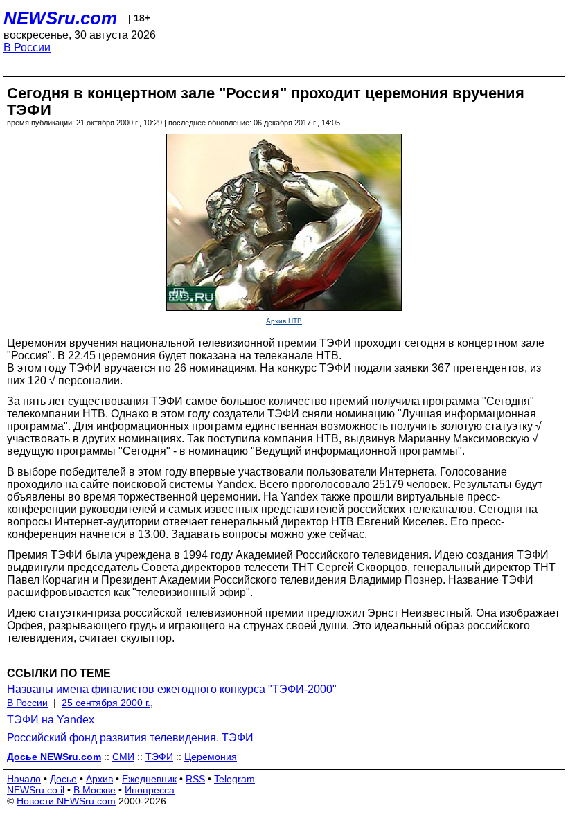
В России (27, 47)
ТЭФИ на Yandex (50, 720)
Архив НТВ (284, 321)
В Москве (94, 789)
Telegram (234, 778)
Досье (63, 778)
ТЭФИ (159, 756)
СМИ (123, 756)
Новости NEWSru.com (66, 801)
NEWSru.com (60, 18)
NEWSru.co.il (35, 789)
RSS (195, 778)
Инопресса (150, 789)
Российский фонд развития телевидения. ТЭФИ (130, 738)
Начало (24, 778)
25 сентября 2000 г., (107, 702)
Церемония (210, 756)
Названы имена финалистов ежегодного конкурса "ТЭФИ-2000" (172, 689)
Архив (99, 778)
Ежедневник (149, 778)
